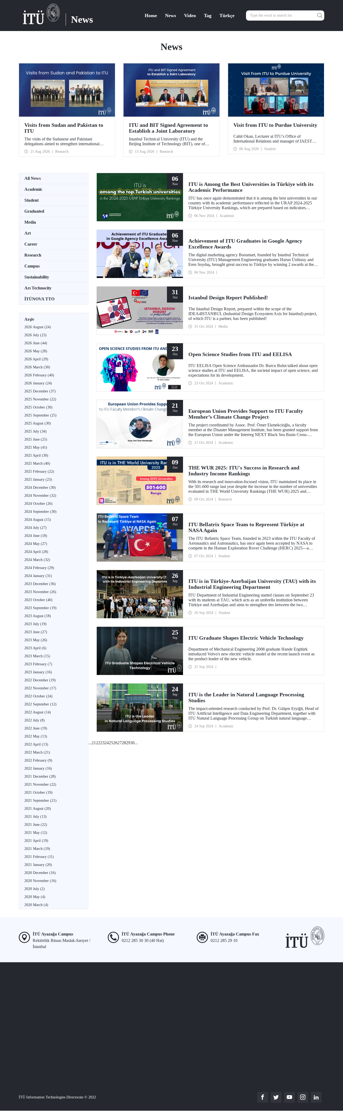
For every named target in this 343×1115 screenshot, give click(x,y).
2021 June (35, 825)
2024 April (36, 552)
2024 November (40, 496)
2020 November (40, 881)
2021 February (39, 857)
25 (111, 742)
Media (30, 222)
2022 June (35, 728)
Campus (32, 266)
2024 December (40, 488)
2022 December (40, 680)
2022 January (38, 768)
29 (128, 742)
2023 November (40, 592)
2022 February (38, 760)
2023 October (38, 600)
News (170, 15)
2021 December (40, 776)
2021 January (38, 865)
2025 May (35, 447)
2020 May (34, 897)
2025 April (36, 455)
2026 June (35, 343)
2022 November (40, 688)
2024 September (40, 512)
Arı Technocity (37, 288)
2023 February (38, 664)
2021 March (37, 849)
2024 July (35, 528)
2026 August (37, 327)
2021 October (38, 793)
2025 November (40, 399)
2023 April (35, 648)
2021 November (40, 784)
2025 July (35, 431)
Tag (207, 15)
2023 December (40, 584)
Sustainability (36, 277)
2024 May (35, 544)
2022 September (40, 704)
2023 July (35, 624)
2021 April (36, 841)
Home (151, 15)
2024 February (39, 568)
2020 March (36, 905)
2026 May (35, 351)
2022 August (37, 712)
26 (115, 742)
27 (119, 742)
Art (27, 233)
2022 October (38, 696)
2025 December (40, 391)
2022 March (37, 752)
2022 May (35, 736)
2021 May (35, 833)
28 (124, 742)
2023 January (38, 672)
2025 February (39, 471)
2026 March (37, 367)
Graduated (34, 211)
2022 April (36, 744)
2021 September (40, 801)
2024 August (37, 520)
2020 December (40, 873)
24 (107, 742)
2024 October (38, 504)
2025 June (35, 439)
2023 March (37, 656)
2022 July (34, 720)
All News (32, 178)
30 (132, 742)
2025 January (38, 480)
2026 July (35, 335)
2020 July (34, 889)
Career (30, 244)
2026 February (39, 375)
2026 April (36, 359)
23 (102, 742)
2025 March (37, 463)
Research (32, 255)
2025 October (38, 407)
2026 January (38, 383)
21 (94, 742)
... (90, 742)
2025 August (37, 423)
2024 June (35, 536)
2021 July (35, 817)
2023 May (35, 640)
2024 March (37, 560)
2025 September (40, 415)
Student (31, 200)
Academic (33, 189)
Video (190, 15)
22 (98, 742)
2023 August (37, 616)
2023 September (40, 608)
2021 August (37, 809)
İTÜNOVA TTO (39, 299)
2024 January (38, 576)
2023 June (35, 632)
